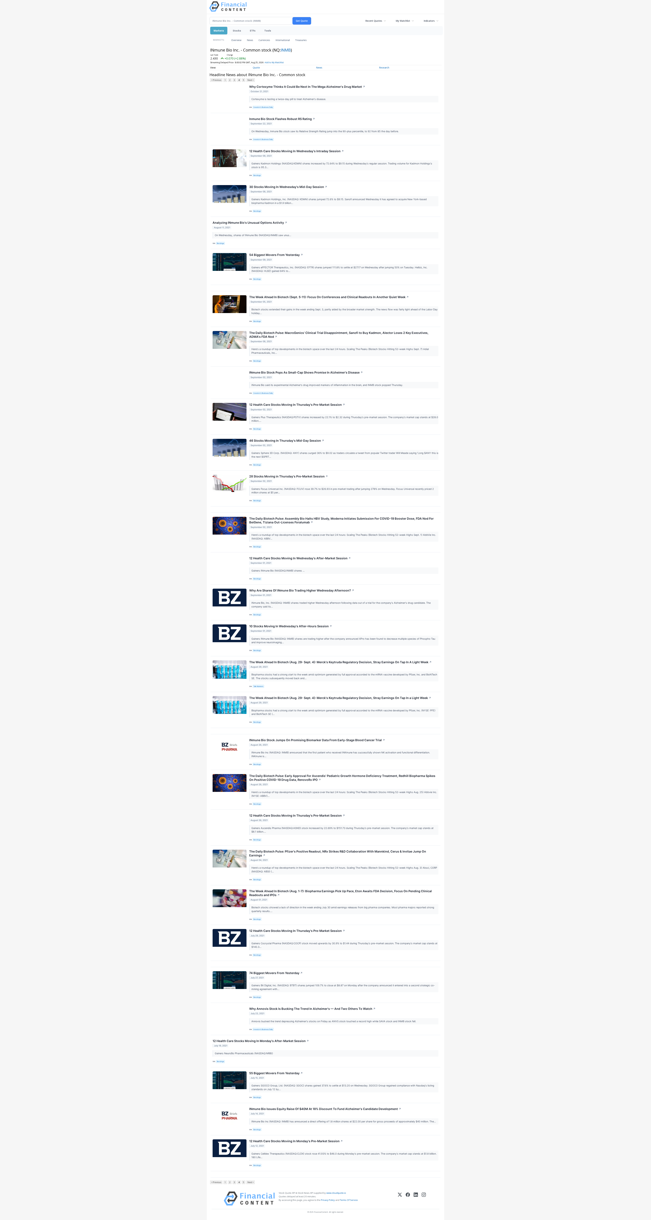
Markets (219, 30)
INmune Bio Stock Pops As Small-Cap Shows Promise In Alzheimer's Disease (306, 372)
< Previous (216, 80)
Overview (236, 40)
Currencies (264, 40)
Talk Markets (258, 686)
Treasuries (301, 40)
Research (384, 67)
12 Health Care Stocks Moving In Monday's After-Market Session (261, 1041)
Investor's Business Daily (263, 107)
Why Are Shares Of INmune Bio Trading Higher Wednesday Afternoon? (301, 590)
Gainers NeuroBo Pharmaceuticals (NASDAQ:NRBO (244, 1053)
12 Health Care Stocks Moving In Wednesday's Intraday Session (296, 151)
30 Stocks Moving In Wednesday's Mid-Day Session (288, 187)
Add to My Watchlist (274, 62)
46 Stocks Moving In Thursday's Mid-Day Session (286, 440)
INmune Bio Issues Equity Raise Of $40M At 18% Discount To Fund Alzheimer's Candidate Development (325, 1109)
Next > (251, 80)
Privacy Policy (328, 1200)
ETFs (252, 30)
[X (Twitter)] (399, 1198)
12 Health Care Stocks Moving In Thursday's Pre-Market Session (297, 404)
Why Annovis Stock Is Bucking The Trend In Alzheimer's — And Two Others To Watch (312, 1009)
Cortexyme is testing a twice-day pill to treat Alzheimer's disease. (289, 99)
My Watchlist (403, 20)
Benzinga (257, 175)
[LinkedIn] (415, 1198)
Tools (267, 30)
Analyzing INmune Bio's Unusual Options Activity (250, 222)
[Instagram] (423, 1198)
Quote (256, 67)
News (250, 40)
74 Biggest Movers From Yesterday (276, 973)
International (282, 40)
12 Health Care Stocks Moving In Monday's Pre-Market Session (296, 1141)
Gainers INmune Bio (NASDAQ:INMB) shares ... (278, 570)
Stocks (237, 30)
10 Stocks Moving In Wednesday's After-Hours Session (290, 626)
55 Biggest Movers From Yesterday (276, 1073)
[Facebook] (407, 1198)
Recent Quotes (373, 20)
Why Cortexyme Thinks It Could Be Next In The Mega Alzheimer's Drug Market (307, 86)
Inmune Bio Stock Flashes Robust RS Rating (282, 119)
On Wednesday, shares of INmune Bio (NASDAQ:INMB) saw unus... (253, 235)
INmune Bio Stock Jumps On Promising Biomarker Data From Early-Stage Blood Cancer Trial (317, 740)
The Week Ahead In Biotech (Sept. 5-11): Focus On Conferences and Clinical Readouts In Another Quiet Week (329, 297)
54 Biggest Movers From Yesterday (276, 255)
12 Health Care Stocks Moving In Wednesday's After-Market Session (300, 558)
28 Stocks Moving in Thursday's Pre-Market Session (288, 476)
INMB (286, 50)
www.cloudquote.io (336, 1192)
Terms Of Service (349, 1200)
